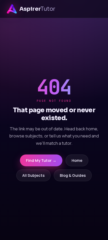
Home (77, 160)
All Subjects (33, 175)
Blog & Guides (73, 175)
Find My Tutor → (41, 160)
